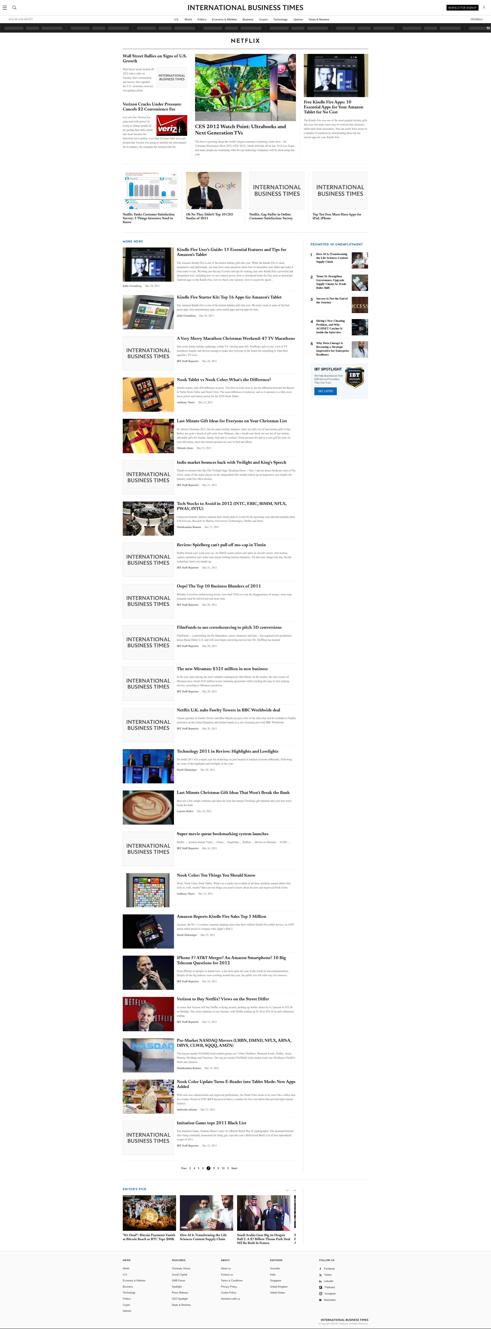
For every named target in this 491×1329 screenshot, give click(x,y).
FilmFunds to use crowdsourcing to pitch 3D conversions (229, 628)
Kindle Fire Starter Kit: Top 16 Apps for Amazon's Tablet (229, 297)
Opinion (298, 19)
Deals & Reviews (319, 19)
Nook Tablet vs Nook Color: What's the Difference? (224, 380)
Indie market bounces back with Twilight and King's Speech (231, 463)
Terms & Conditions (232, 1280)
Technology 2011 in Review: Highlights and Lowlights (227, 752)
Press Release (180, 1292)
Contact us (227, 1274)
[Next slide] (294, 1190)
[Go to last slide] (288, 1190)
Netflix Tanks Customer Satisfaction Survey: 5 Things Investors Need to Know (149, 218)
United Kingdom (279, 1286)
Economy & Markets (224, 19)
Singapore (275, 1280)
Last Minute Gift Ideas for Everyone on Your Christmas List (232, 421)
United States (277, 1292)
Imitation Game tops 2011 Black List (211, 1123)
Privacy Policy (229, 1286)
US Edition (476, 19)
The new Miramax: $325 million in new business (222, 669)
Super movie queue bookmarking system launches (223, 834)
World (188, 19)
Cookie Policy (228, 1292)
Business (248, 19)
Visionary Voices (181, 1268)
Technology (281, 19)
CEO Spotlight (180, 1298)
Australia (275, 1268)
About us (226, 1268)
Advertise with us (230, 1298)
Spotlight (177, 1286)
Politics (202, 19)
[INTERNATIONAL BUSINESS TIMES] (245, 8)
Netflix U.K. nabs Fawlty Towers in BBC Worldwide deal (228, 710)
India (272, 1274)
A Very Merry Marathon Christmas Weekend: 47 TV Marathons (236, 339)
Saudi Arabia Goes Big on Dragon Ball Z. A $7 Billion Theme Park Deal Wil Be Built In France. (263, 1239)
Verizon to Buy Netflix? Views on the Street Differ (223, 999)
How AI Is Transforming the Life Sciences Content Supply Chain (332, 257)
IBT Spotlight (328, 369)
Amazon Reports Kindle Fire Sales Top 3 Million (221, 917)
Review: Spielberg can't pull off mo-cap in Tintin (221, 545)
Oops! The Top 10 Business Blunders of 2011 (219, 586)
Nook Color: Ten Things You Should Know (216, 876)
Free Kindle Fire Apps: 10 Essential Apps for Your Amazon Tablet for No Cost (333, 107)
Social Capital (179, 1274)
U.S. (176, 19)
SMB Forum (178, 1280)
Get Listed (325, 391)
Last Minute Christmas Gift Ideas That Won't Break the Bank (233, 793)
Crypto (263, 19)
